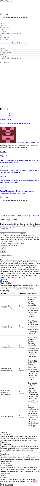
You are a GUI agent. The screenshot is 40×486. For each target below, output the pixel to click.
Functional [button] (3, 432)
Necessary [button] (3, 279)
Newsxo (25, 215)
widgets (5, 228)
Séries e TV (4, 156)
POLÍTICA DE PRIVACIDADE (11, 33)
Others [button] (2, 475)
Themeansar (35, 215)
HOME (2, 23)
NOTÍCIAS (4, 25)
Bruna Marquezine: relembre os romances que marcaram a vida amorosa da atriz (17, 192)
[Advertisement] (20, 84)
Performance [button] (4, 442)
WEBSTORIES (5, 27)
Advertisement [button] (5, 463)
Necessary (6, 281)
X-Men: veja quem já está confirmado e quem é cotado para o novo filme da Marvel (19, 171)
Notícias (8, 119)
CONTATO (4, 31)
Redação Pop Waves (23, 142)
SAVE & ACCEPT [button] (6, 485)
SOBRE (3, 29)
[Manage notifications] (35, 481)
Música (2, 119)
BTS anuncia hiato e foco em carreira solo (15, 123)
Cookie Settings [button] (6, 245)
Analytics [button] (3, 452)
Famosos (3, 176)
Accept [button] (14, 245)
